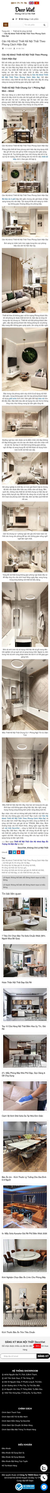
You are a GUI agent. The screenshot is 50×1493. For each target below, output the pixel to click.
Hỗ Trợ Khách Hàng (9, 1465)
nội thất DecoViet (12, 828)
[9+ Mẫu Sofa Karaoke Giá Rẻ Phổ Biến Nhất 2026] (25, 1208)
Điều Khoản (6, 1448)
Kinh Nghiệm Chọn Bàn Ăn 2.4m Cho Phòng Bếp (24, 1277)
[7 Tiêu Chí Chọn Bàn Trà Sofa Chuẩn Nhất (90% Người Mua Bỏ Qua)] (25, 915)
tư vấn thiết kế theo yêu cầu (28, 872)
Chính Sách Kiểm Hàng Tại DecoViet (16, 1421)
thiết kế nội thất (38, 870)
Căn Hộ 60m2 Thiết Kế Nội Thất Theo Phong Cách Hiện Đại (25, 860)
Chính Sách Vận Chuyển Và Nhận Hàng (17, 1425)
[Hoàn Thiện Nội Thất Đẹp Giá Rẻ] (25, 961)
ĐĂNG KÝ (43, 1356)
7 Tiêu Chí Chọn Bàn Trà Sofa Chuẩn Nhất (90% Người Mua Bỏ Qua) (23, 937)
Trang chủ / (7, 31)
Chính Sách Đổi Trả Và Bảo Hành (15, 1416)
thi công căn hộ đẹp (21, 863)
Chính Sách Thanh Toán (11, 1412)
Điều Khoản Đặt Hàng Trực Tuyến (15, 1461)
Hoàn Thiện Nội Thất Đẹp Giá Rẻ (17, 982)
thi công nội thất (29, 865)
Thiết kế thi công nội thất (22, 31)
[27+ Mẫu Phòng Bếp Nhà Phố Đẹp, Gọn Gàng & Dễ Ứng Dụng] (25, 1052)
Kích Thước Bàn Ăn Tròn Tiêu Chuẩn (18, 1332)
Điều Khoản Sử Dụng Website (13, 1457)
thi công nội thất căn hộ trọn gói (14, 867)
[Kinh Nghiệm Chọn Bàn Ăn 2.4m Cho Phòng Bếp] (25, 1256)
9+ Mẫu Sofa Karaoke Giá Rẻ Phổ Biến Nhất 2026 (24, 1233)
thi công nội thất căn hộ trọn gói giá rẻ (16, 870)
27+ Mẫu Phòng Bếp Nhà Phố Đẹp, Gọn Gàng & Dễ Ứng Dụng (23, 1074)
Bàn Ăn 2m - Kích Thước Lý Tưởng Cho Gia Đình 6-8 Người (24, 1178)
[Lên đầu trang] (44, 1459)
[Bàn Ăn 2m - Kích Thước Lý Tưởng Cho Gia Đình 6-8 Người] (25, 1147)
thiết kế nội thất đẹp (9, 872)
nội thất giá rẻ (8, 863)
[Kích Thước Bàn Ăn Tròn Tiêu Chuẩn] (25, 1306)
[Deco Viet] (31, 2)
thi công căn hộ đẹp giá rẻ (12, 865)
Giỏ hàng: (29, 19)
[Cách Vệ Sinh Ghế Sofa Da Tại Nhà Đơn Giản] (25, 1097)
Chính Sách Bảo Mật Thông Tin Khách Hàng (19, 1429)
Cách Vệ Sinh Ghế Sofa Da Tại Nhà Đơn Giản (22, 1115)
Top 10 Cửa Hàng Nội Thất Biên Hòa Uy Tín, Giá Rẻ (24, 1027)
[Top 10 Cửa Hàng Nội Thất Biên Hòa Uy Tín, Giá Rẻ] (25, 1005)
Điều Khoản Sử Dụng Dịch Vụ (13, 1452)
